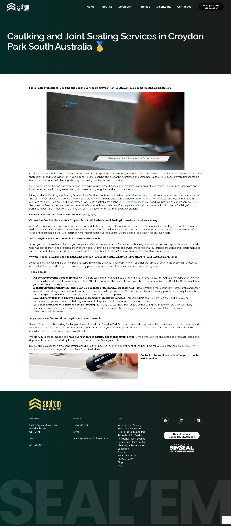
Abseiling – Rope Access (132, 445)
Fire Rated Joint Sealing (131, 431)
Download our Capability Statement (182, 435)
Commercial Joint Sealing (132, 442)
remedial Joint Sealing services (47, 327)
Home (91, 6)
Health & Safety (127, 455)
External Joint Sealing (130, 428)
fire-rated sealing (184, 324)
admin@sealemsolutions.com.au (91, 438)
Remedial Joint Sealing (130, 435)
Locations (123, 448)
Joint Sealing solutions (131, 202)
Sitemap (122, 452)
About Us (106, 6)
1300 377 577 (88, 214)
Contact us (184, 6)
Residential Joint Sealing (131, 438)
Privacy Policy (126, 459)
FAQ (120, 465)
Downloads (163, 6)
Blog (120, 462)
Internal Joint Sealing (130, 425)
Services (124, 6)
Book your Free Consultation (211, 6)
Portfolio (144, 6)
